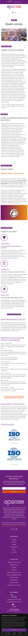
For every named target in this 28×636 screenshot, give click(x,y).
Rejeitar (20, 633)
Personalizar (7, 633)
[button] (14, 12)
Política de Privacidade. (17, 627)
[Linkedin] (16, 529)
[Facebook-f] (12, 529)
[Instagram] (14, 529)
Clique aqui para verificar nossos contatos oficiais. (14, 525)
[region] (14, 625)
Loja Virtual (17, 2)
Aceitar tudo (14, 630)
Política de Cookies (20, 620)
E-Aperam (9, 1)
